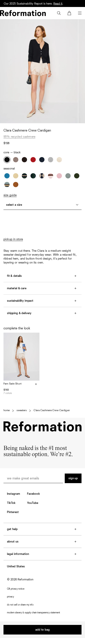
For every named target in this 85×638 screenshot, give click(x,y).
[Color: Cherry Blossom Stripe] (50, 175)
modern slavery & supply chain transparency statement (33, 612)
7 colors (7, 393)
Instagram (13, 493)
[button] (58, 13)
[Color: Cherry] (33, 159)
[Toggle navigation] (79, 13)
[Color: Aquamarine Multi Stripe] (6, 184)
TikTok (11, 503)
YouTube (32, 503)
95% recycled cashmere (19, 136)
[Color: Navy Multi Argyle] (33, 175)
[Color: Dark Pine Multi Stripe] (24, 175)
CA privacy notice (15, 589)
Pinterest (13, 512)
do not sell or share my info (20, 605)
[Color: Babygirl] (59, 175)
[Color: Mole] (24, 159)
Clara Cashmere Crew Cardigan (52, 410)
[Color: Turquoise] (68, 175)
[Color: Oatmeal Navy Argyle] (41, 175)
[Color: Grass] (76, 175)
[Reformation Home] (23, 13)
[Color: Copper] (15, 184)
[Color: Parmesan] (15, 175)
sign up (73, 478)
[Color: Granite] (50, 159)
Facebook (33, 493)
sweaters (22, 410)
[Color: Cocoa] (15, 159)
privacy (10, 596)
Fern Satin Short (12, 384)
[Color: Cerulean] (6, 175)
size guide (10, 195)
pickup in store (13, 239)
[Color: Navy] (41, 159)
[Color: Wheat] (59, 159)
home (6, 410)
